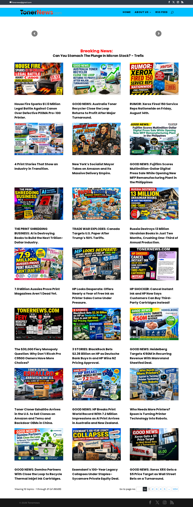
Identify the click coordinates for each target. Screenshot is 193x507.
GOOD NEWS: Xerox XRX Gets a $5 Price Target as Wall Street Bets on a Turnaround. (153, 474)
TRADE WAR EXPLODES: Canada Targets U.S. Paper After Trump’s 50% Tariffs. (96, 233)
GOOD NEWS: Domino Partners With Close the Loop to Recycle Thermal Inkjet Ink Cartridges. (38, 474)
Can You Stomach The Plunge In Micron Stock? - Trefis (98, 55)
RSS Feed (161, 12)
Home (127, 12)
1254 (175, 489)
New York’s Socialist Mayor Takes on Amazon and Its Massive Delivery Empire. (93, 168)
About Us (142, 12)
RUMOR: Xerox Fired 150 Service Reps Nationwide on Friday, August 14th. (154, 108)
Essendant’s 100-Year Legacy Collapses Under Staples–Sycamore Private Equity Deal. (95, 474)
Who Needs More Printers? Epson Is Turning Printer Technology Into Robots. (150, 413)
